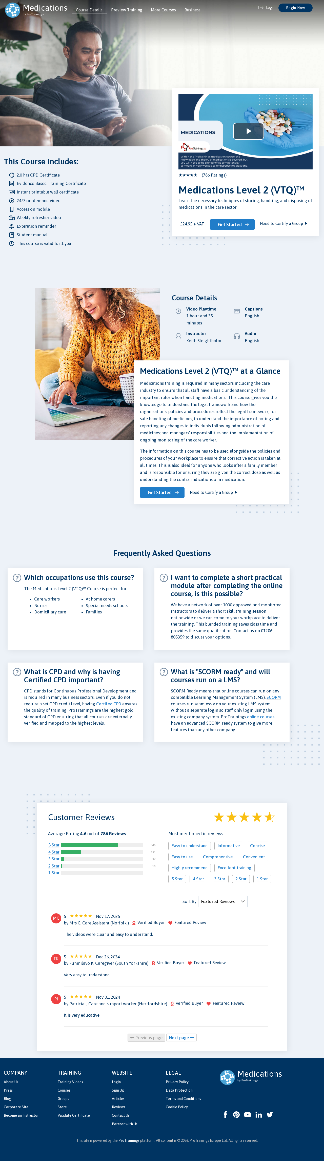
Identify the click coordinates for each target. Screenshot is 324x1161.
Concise (257, 845)
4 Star (53, 852)
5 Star (53, 844)
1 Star (53, 872)
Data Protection (179, 1090)
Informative (229, 845)
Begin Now (295, 8)
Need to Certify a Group (281, 223)
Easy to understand (190, 845)
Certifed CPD (108, 703)
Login (116, 1082)
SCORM (274, 697)
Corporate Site (16, 1107)
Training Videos (70, 1082)
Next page (179, 1037)
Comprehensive (218, 856)
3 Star (53, 858)
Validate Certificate (74, 1115)
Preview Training (126, 10)
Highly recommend (190, 867)
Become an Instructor (21, 1115)
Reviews (118, 1107)
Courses (64, 1090)
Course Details (89, 10)
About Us (11, 1082)
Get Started (230, 224)
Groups (63, 1099)
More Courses (163, 10)
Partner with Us (124, 1124)
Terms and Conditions (183, 1099)
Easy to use (182, 856)
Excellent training (234, 867)
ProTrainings (128, 1140)
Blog (7, 1099)
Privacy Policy (177, 1082)
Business (192, 10)
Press (8, 1090)
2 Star (53, 865)
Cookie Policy (177, 1107)
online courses (260, 716)
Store (62, 1107)
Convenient (254, 856)
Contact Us (121, 1115)
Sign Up (118, 1090)
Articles (118, 1099)
